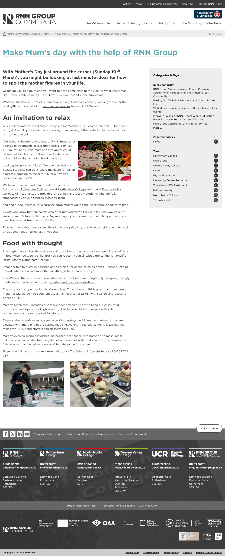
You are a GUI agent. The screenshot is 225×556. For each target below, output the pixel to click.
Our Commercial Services (162, 3)
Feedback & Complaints (132, 434)
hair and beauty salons (24, 141)
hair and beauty (162, 190)
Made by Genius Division (209, 552)
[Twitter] (12, 434)
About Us (187, 3)
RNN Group (160, 160)
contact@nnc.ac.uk (89, 467)
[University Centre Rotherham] (168, 453)
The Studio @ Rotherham (201, 23)
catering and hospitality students (72, 282)
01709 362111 (11, 464)
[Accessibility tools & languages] (208, 14)
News (139, 3)
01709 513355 (123, 464)
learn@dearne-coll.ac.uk (130, 467)
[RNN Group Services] (205, 453)
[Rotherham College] (56, 453)
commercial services (56, 106)
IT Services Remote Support (118, 505)
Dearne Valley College (166, 165)
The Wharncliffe (97, 23)
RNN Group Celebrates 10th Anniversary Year (180, 123)
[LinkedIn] (19, 434)
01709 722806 (161, 464)
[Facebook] (5, 434)
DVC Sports (167, 23)
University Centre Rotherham (171, 180)
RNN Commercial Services (24, 33)
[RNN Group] (19, 453)
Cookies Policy (151, 552)
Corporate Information (47, 434)
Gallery (127, 3)
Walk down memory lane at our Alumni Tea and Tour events (185, 110)
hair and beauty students (80, 193)
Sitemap (187, 552)
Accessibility (132, 552)
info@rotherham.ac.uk (54, 467)
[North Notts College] (93, 453)
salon (156, 170)
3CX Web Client (148, 505)
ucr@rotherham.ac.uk (165, 467)
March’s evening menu (18, 336)
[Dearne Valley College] (131, 453)
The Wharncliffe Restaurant (170, 185)
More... (157, 127)
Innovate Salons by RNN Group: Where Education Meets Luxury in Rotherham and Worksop (183, 117)
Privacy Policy (171, 552)
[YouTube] (27, 434)
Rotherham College (33, 189)
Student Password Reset (82, 505)
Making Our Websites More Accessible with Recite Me (184, 102)
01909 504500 (86, 464)
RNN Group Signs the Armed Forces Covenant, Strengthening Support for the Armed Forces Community (181, 93)
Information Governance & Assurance (90, 434)
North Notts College (72, 189)
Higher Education (164, 175)
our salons (39, 227)
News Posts (62, 33)
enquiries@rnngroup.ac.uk (19, 467)
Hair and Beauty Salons (134, 23)
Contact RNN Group (210, 3)
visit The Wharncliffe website (84, 351)
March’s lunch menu (16, 305)
